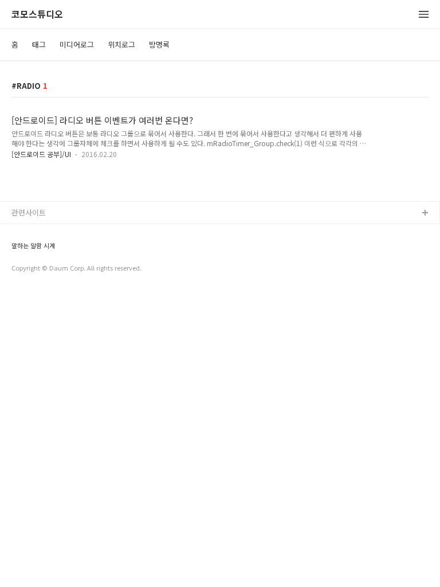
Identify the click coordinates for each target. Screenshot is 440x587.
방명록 (159, 44)
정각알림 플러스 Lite (45, 268)
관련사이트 (28, 212)
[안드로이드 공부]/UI (41, 154)
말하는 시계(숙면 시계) (47, 250)
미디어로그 (77, 44)
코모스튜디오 (37, 15)
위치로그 (121, 44)
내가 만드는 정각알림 (45, 231)
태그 (39, 44)
